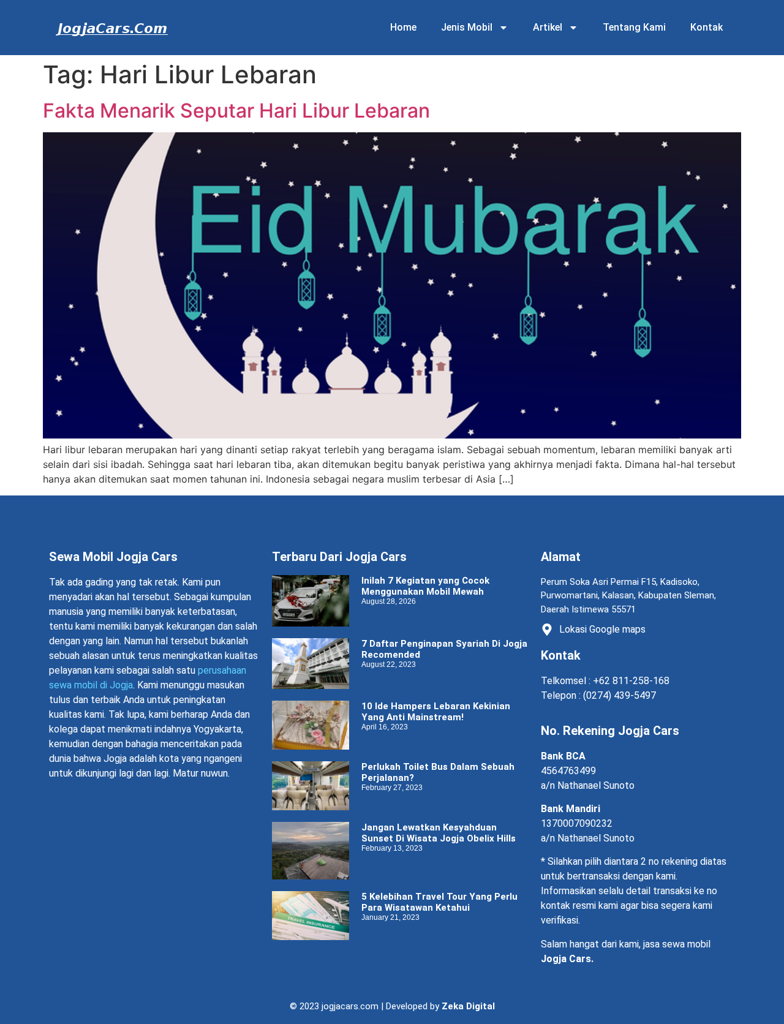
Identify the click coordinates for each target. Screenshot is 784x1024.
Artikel (547, 27)
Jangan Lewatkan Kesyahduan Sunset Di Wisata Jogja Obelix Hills (438, 833)
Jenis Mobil (466, 27)
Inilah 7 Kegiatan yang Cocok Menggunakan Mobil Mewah (425, 586)
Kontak (706, 27)
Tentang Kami (634, 27)
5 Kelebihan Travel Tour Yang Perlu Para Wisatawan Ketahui (439, 902)
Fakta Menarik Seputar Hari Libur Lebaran (236, 110)
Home (403, 27)
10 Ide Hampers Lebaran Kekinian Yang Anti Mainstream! (435, 712)
